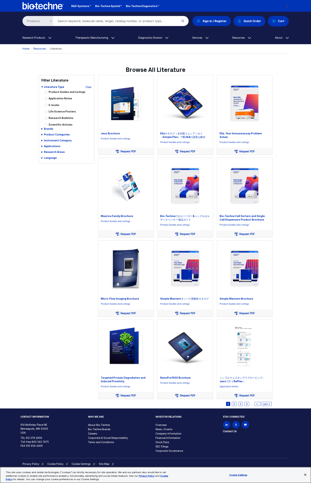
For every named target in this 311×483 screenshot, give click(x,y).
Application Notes (60, 98)
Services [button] (197, 37)
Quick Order (252, 21)
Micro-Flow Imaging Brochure (120, 298)
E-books (54, 105)
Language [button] (50, 157)
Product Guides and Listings (67, 91)
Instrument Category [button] (58, 140)
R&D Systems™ (81, 6)
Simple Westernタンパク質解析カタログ (184, 298)
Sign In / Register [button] (214, 21)
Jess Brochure (110, 133)
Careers (92, 433)
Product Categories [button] (57, 134)
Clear (88, 87)
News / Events (164, 429)
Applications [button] (52, 146)
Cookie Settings (81, 464)
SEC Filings (162, 446)
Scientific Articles (61, 124)
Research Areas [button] (54, 151)
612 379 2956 (34, 437)
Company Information (168, 433)
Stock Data (162, 442)
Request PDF (127, 151)
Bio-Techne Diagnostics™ (142, 6)
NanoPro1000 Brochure (175, 377)
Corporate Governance (169, 450)
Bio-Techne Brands (99, 429)
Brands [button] (48, 128)
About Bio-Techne (99, 424)
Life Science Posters (62, 111)
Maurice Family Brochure (117, 216)
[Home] (43, 5)
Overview (161, 424)
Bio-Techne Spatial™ (108, 6)
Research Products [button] (34, 37)
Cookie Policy (55, 463)
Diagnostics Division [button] (150, 37)
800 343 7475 (40, 441)
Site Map (104, 463)
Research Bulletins (61, 117)
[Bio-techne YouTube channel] (245, 424)
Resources (39, 48)
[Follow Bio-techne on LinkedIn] (226, 424)
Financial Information (168, 437)
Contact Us (230, 431)
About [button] (279, 37)
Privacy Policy (30, 463)
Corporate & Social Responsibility (108, 437)
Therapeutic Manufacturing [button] (92, 37)
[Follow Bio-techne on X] (236, 424)
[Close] (305, 475)
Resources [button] (238, 37)
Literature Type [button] (54, 86)
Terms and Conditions (101, 442)
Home (25, 48)
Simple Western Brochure (236, 298)
